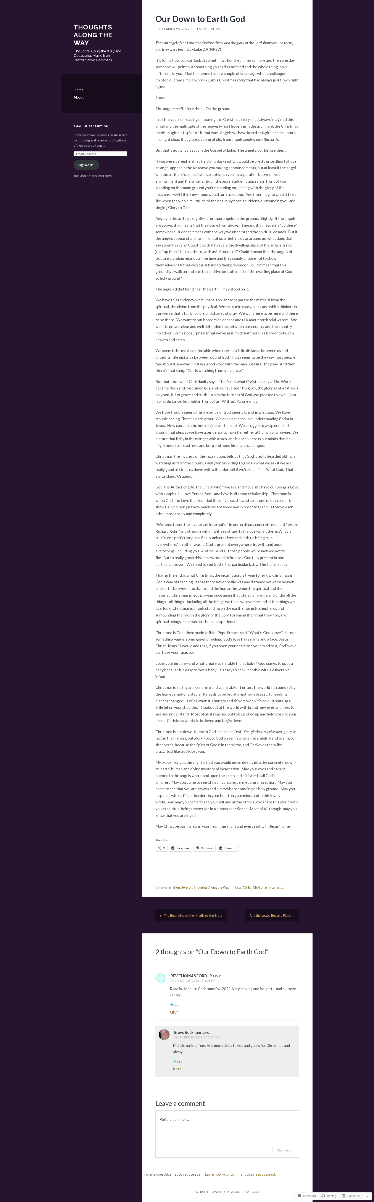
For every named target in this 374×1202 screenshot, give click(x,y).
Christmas (260, 887)
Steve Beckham (207, 29)
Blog (176, 887)
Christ (247, 887)
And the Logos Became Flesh (272, 915)
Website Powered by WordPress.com (226, 1192)
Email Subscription (91, 126)
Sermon (186, 887)
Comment (284, 1150)
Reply (174, 1012)
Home (79, 90)
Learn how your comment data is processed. (240, 1174)
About (79, 97)
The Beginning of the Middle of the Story (191, 915)
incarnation (277, 887)
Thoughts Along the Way (93, 35)
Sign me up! (86, 165)
